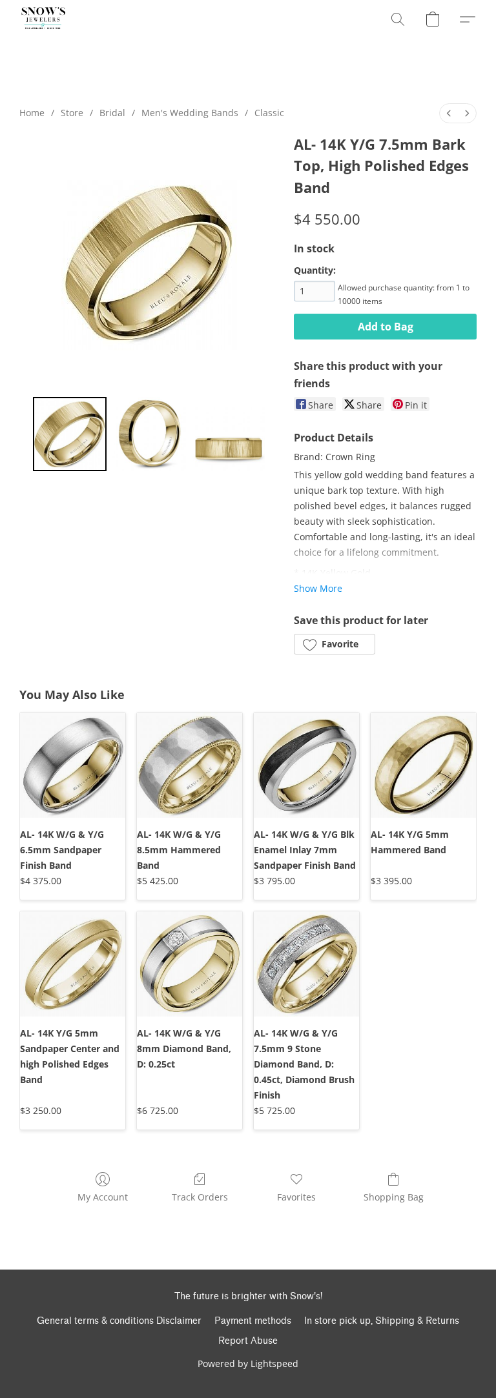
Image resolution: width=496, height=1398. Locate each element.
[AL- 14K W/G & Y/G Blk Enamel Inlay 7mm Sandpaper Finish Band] (306, 765)
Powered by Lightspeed (248, 1363)
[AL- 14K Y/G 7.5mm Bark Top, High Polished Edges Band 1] (149, 434)
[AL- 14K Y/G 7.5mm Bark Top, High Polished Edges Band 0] (70, 434)
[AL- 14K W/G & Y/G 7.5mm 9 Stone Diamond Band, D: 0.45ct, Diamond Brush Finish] (306, 964)
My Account (103, 1197)
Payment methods (252, 1320)
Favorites (296, 1197)
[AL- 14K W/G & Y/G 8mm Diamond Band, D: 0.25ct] (189, 964)
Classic (269, 112)
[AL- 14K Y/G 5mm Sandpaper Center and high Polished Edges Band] (72, 964)
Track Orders (200, 1197)
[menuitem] (449, 113)
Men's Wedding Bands (189, 112)
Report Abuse (248, 1340)
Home (32, 112)
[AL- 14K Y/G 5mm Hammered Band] (423, 765)
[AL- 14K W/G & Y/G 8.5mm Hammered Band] (189, 765)
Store (72, 112)
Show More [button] (318, 588)
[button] (43, 19)
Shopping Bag (394, 1197)
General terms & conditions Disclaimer (119, 1320)
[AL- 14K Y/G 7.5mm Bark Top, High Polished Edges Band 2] (228, 434)
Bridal (112, 112)
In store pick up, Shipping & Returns (381, 1320)
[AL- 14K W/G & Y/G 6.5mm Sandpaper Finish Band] (72, 765)
